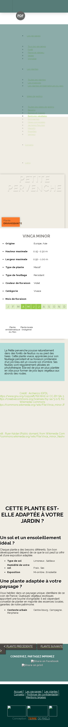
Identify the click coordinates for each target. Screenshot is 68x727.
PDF (20, 16)
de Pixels (39, 718)
